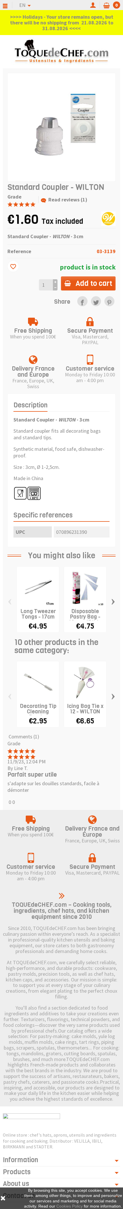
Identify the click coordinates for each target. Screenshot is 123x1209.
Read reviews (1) (67, 199)
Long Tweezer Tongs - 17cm (38, 614)
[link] (82, 301)
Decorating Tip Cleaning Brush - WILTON (38, 714)
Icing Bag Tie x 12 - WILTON (85, 708)
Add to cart (94, 283)
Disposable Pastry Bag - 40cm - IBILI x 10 (85, 619)
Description (30, 405)
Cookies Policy (69, 1206)
